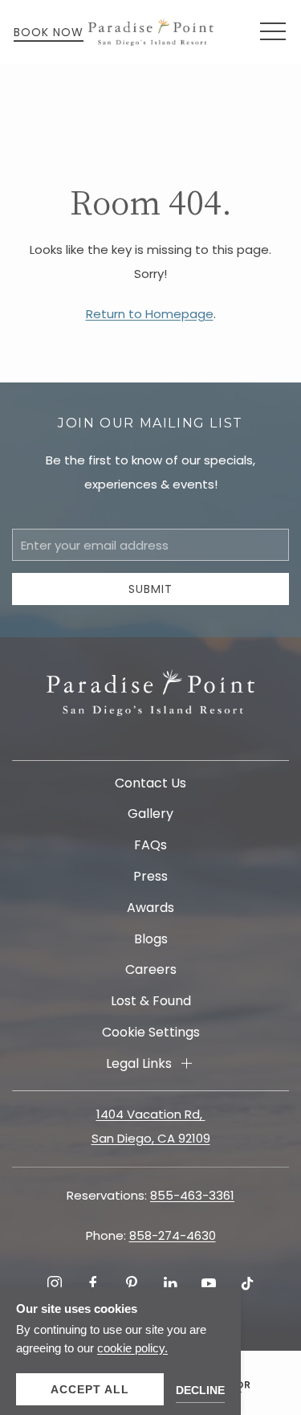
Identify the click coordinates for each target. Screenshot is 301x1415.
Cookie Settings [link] (151, 1032)
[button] (273, 32)
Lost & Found (151, 1001)
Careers (151, 969)
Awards (150, 907)
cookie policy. (132, 1348)
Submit (150, 589)
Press (150, 876)
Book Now (48, 32)
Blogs (151, 939)
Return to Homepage (150, 313)
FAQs (150, 845)
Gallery (150, 813)
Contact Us (150, 783)
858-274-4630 (172, 1235)
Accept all (90, 1389)
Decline (200, 1390)
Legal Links (139, 1063)
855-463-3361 (192, 1195)
